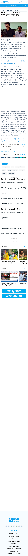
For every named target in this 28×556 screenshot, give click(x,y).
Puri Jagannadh (6, 167)
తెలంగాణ (17, 6)
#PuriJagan (23, 145)
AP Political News (14, 534)
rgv (13, 167)
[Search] (19, 2)
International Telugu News (14, 549)
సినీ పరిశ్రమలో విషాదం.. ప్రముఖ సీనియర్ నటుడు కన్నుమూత (13, 198)
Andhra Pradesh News (14, 539)
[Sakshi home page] (14, 520)
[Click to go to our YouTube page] (17, 526)
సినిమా (22, 6)
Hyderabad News (14, 546)
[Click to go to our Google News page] (22, 526)
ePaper (16, 2)
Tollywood (21, 170)
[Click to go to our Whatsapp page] (9, 526)
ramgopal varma (20, 167)
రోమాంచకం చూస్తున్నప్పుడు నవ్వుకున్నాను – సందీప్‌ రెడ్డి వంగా (14, 188)
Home (2, 10)
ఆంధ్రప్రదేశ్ (12, 6)
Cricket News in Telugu (14, 541)
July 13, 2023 (23, 155)
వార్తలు (6, 6)
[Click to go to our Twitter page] (11, 526)
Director (4, 173)
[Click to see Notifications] (26, 2)
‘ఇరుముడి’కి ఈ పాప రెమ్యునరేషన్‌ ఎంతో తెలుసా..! (14, 182)
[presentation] (3, 254)
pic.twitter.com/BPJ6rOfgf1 (8, 151)
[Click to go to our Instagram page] (14, 526)
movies (16, 10)
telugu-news (9, 10)
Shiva (3, 170)
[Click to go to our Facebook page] (6, 526)
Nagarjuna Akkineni (12, 170)
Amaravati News (14, 536)
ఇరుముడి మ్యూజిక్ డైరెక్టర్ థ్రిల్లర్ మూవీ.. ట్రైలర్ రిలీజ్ (13, 233)
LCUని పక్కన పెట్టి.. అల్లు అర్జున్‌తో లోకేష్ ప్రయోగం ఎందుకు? (13, 203)
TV (24, 2)
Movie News (11, 173)
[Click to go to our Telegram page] (19, 526)
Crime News (14, 544)
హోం (3, 6)
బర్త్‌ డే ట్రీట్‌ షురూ (14, 193)
